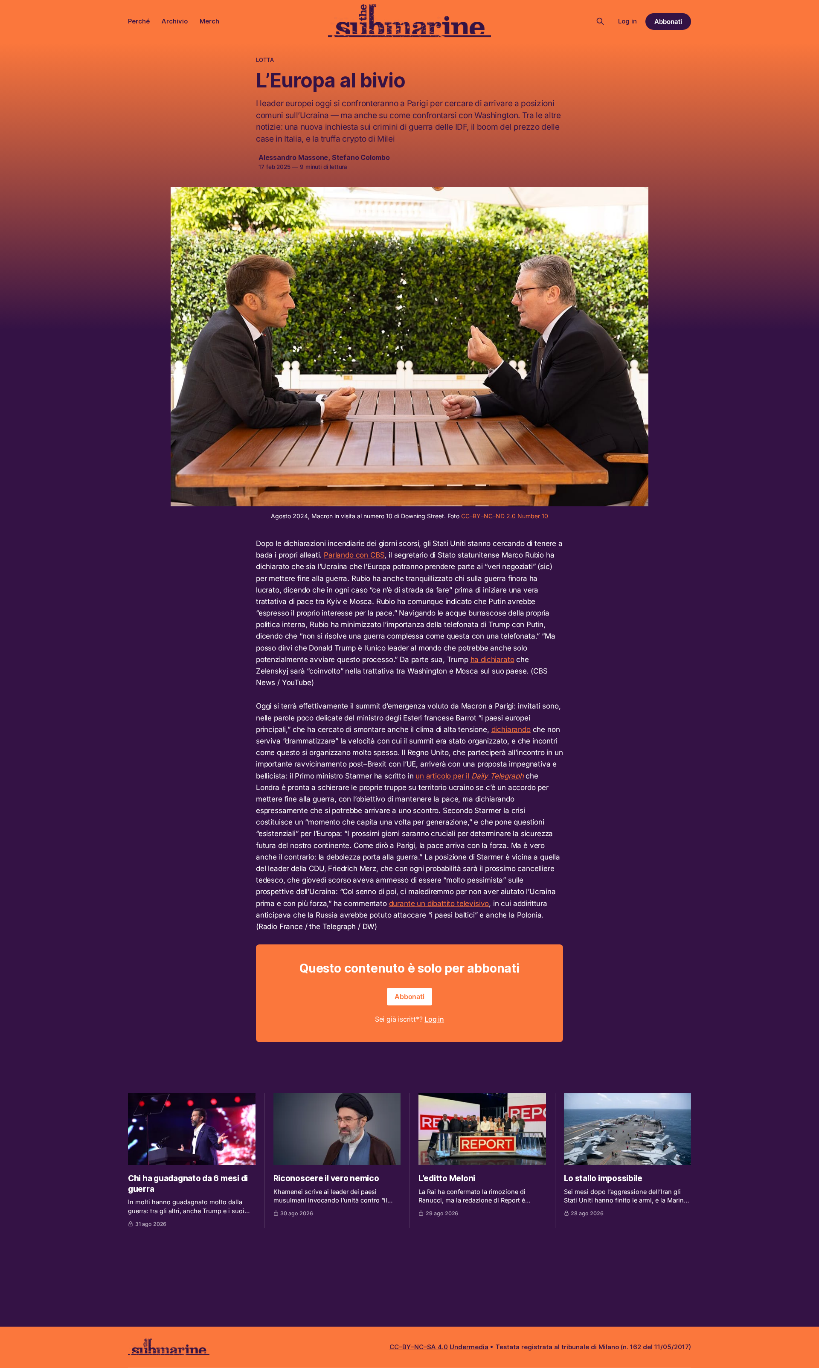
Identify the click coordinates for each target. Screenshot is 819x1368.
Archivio (175, 21)
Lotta (265, 59)
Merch (209, 21)
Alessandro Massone (293, 157)
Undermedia (469, 1347)
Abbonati (668, 21)
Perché (139, 21)
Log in (627, 21)
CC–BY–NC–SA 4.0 (418, 1347)
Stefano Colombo (361, 157)
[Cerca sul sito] (600, 21)
